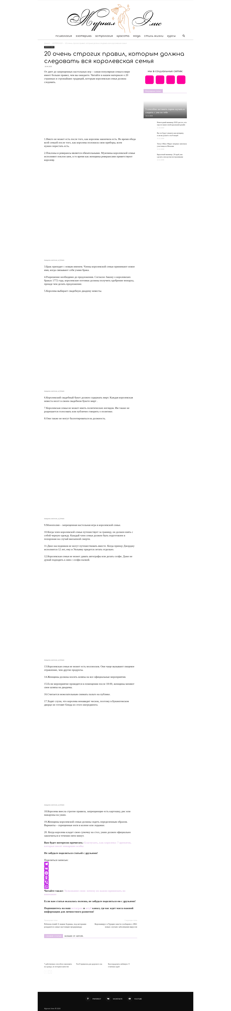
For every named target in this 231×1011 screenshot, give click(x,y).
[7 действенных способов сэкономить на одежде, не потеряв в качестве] (58, 952)
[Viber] (90, 882)
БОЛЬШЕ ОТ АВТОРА (74, 936)
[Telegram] (90, 864)
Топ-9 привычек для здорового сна (89, 964)
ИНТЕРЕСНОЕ (57, 43)
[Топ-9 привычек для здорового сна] (90, 952)
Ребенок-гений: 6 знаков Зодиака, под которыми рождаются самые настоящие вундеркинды (65, 925)
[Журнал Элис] (115, 16)
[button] (183, 36)
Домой (47, 43)
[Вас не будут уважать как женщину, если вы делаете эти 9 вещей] (149, 135)
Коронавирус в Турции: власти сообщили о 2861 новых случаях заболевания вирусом (116, 925)
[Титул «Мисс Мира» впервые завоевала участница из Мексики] (149, 145)
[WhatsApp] (90, 886)
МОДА (136, 35)
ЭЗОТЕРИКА (83, 35)
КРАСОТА (123, 35)
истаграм (77, 908)
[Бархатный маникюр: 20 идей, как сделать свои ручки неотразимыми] (149, 157)
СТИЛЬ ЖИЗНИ (153, 35)
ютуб (89, 908)
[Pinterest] (90, 873)
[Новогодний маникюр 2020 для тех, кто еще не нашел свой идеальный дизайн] (149, 125)
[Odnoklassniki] (90, 877)
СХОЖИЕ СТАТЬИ (53, 936)
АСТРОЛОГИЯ (104, 35)
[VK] (90, 868)
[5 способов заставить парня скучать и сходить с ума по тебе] (165, 107)
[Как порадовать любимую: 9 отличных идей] (122, 952)
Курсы (171, 35)
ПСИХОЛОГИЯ (63, 35)
